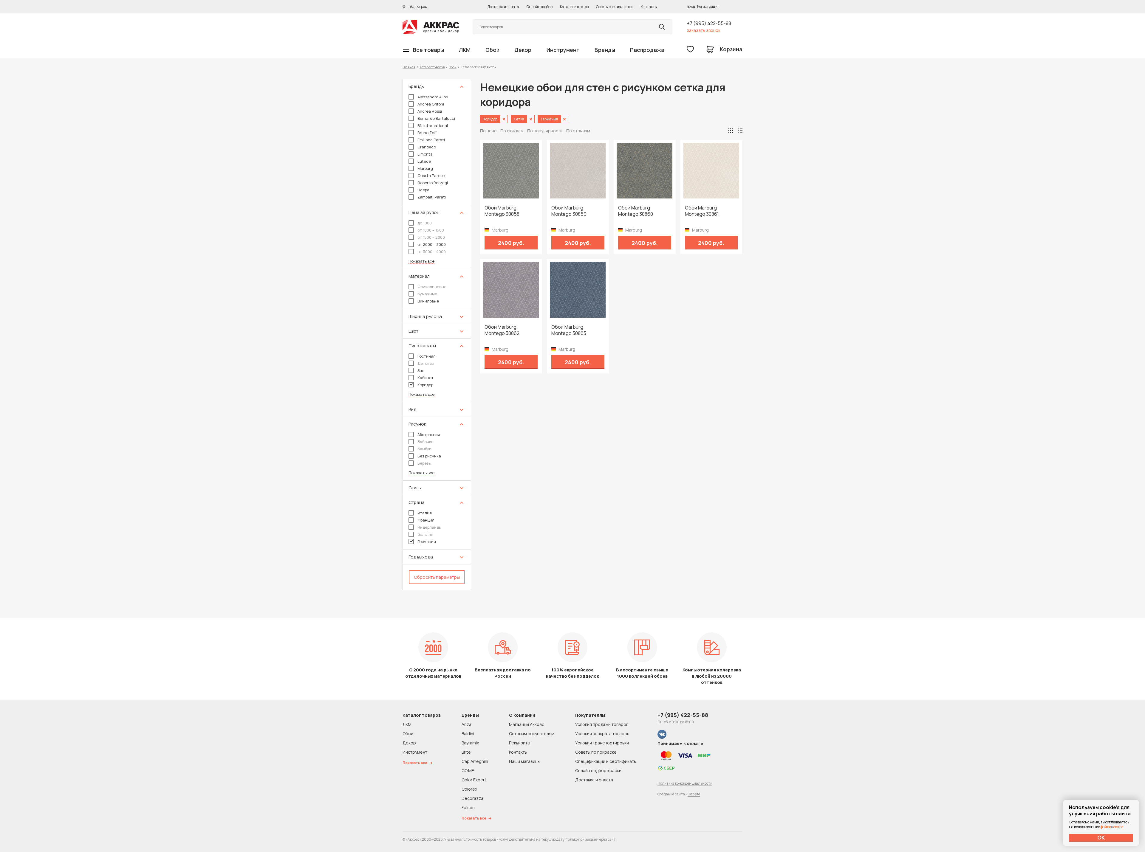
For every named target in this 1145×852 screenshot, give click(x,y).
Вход (691, 6)
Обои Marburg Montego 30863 (568, 330)
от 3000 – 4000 (431, 251)
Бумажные (427, 294)
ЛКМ (465, 49)
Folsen (468, 807)
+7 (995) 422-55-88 (709, 23)
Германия (426, 541)
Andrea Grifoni (430, 104)
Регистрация (708, 6)
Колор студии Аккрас (431, 27)
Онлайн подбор (540, 6)
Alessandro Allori (432, 97)
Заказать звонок (703, 30)
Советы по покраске (596, 752)
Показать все (421, 261)
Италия (424, 513)
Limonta (425, 154)
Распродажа (647, 49)
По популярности (545, 131)
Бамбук (424, 448)
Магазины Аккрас (526, 724)
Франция (425, 520)
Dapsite (694, 794)
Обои (492, 49)
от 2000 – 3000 (431, 244)
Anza (466, 724)
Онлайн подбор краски (598, 770)
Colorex (469, 789)
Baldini (468, 733)
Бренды (605, 49)
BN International (432, 125)
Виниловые (428, 301)
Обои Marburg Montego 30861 (702, 211)
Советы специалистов (614, 6)
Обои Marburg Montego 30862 (502, 330)
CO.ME (468, 770)
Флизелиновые (431, 286)
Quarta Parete (431, 175)
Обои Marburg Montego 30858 (502, 211)
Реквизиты (519, 743)
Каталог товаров (432, 67)
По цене (488, 131)
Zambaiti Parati (431, 197)
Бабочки (425, 441)
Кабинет (425, 377)
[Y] (662, 26)
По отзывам (578, 131)
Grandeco (426, 147)
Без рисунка (429, 456)
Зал (420, 370)
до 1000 (424, 223)
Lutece (424, 161)
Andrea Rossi (429, 111)
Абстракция (428, 434)
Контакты (648, 6)
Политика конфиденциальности (684, 783)
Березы (424, 463)
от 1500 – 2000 (431, 237)
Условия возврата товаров (602, 733)
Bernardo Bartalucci (436, 118)
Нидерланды (429, 527)
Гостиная (426, 356)
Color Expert (474, 780)
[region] (437, 334)
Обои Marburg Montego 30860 (635, 211)
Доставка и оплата (503, 6)
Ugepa (423, 190)
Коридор (425, 384)
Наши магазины (524, 761)
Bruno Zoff (427, 132)
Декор (522, 49)
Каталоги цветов (574, 6)
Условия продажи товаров (601, 724)
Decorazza (472, 798)
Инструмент (563, 49)
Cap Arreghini (475, 761)
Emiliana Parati (431, 139)
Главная (409, 67)
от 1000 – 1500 (430, 230)
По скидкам (512, 131)
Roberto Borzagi (432, 182)
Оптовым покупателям (531, 733)
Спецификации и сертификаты (606, 761)
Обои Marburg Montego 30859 (569, 211)
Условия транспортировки (602, 743)
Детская (425, 363)
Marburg (425, 168)
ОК (1101, 837)
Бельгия (425, 534)
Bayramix (470, 743)
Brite (466, 752)
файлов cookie (1112, 826)
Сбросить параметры (437, 577)
